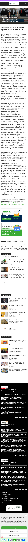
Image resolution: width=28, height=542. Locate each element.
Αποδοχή (14, 528)
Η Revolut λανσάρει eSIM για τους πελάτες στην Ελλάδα (7, 248)
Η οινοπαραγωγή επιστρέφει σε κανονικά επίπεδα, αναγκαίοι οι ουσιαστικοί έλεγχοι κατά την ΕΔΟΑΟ (13, 472)
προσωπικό (21, 241)
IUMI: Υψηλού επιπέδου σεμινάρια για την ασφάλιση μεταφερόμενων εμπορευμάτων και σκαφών (13, 407)
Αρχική (2, 6)
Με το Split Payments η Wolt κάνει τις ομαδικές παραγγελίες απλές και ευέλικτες (13, 481)
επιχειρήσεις (15, 241)
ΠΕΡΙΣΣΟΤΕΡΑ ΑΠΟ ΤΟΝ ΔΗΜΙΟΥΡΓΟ (10, 256)
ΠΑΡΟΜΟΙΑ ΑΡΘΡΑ (6, 254)
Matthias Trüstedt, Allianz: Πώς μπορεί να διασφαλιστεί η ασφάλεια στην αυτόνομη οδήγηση (17, 357)
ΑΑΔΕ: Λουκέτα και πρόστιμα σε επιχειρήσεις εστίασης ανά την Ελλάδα (13, 485)
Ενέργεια (3, 263)
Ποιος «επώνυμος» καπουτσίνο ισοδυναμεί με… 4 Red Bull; (14, 468)
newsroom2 (5, 21)
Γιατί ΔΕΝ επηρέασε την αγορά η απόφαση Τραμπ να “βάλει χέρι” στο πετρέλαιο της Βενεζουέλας (17, 350)
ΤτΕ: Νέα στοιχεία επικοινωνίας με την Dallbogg (13, 394)
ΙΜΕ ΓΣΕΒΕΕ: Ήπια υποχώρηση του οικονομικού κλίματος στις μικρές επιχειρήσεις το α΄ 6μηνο (16, 364)
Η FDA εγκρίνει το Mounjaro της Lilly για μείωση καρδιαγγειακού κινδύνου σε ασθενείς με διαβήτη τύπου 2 (13, 430)
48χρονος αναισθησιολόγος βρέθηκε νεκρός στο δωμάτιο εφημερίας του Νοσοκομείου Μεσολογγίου (13, 435)
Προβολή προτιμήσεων (14, 535)
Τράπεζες (3, 271)
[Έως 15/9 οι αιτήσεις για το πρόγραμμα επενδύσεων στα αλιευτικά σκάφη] (4, 370)
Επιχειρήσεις (7, 6)
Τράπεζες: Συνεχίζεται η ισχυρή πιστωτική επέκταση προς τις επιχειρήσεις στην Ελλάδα (17, 269)
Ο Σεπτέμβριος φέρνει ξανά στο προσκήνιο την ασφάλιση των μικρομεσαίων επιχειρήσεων (13, 403)
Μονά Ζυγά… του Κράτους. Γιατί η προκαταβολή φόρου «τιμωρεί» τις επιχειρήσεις (17, 307)
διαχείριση (9, 241)
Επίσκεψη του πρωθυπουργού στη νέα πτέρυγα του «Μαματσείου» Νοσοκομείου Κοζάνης (13, 446)
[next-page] (4, 282)
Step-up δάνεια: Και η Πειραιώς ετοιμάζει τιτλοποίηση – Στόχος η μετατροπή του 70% (16, 321)
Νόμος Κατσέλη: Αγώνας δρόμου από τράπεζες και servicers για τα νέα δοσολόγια (17, 314)
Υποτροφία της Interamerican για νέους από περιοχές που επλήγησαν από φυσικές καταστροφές (12, 412)
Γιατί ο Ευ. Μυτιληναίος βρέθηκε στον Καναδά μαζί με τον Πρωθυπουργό (20, 248)
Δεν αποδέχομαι (14, 531)
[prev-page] (2, 282)
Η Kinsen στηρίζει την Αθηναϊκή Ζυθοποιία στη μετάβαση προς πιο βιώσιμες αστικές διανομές (13, 477)
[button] (26, 514)
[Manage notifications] (2, 537)
